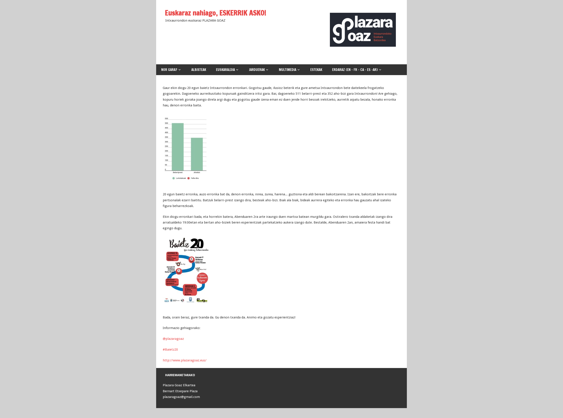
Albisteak (198, 69)
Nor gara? (169, 69)
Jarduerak (257, 69)
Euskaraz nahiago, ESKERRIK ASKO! (215, 13)
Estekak (316, 69)
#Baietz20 (170, 349)
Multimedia (287, 69)
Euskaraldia (225, 69)
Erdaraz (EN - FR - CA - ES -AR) (355, 69)
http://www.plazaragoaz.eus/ (185, 360)
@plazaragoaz (173, 339)
